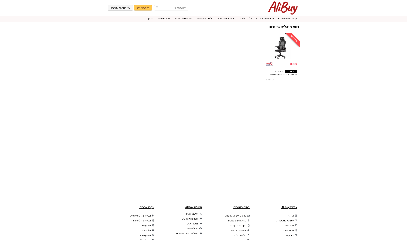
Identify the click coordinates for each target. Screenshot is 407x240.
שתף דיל (141, 8)
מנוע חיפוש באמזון (184, 18)
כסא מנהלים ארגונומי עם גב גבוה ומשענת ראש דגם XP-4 (283, 74)
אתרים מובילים (266, 18)
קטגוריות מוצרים (288, 18)
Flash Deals (164, 18)
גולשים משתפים (205, 18)
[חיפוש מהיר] (157, 7)
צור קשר (149, 18)
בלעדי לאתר (245, 18)
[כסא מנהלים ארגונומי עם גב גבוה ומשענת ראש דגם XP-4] (281, 47)
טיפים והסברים (227, 18)
